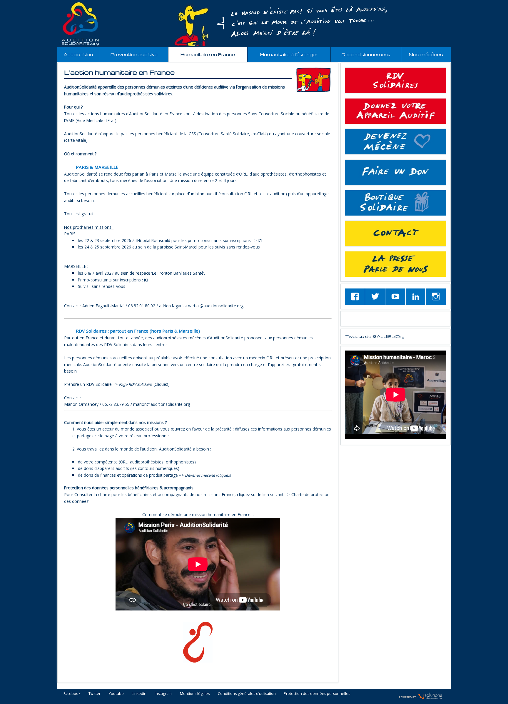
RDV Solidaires (395, 80)
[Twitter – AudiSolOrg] (375, 296)
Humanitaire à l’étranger (288, 54)
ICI (260, 240)
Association (78, 54)
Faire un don (395, 172)
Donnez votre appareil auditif (395, 111)
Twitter (94, 694)
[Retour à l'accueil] (254, 23)
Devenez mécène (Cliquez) (208, 475)
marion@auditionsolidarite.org (161, 404)
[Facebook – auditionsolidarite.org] (355, 296)
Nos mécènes (426, 54)
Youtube (116, 694)
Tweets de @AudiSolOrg (375, 336)
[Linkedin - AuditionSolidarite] (416, 296)
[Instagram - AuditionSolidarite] (436, 296)
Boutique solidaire (395, 203)
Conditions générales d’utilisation (247, 694)
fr (489, 3)
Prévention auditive (134, 54)
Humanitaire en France (208, 54)
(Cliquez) (144, 384)
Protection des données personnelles (317, 694)
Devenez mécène (395, 142)
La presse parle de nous (395, 264)
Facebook (71, 694)
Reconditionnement (366, 54)
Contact (395, 233)
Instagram (163, 694)
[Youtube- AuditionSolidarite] (395, 296)
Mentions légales (195, 694)
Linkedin (139, 694)
